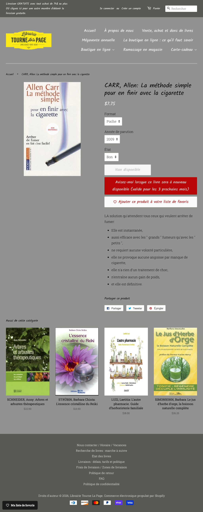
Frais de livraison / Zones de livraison (101, 467)
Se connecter (107, 8)
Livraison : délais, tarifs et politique (101, 462)
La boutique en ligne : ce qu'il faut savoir (158, 40)
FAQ (101, 478)
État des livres (101, 456)
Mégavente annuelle (98, 40)
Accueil (90, 31)
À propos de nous (119, 31)
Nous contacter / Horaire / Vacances (101, 445)
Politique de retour (101, 473)
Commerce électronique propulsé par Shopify (134, 496)
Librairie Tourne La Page (86, 496)
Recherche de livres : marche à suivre (101, 450)
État (107, 149)
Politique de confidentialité (101, 484)
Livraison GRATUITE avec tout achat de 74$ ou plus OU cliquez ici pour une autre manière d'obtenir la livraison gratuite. (36, 8)
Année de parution (118, 131)
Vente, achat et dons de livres (167, 31)
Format (110, 114)
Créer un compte (131, 8)
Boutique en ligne (96, 50)
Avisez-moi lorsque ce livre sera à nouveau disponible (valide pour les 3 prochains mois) (150, 186)
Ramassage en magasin (142, 50)
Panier (156, 8)
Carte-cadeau (182, 50)
